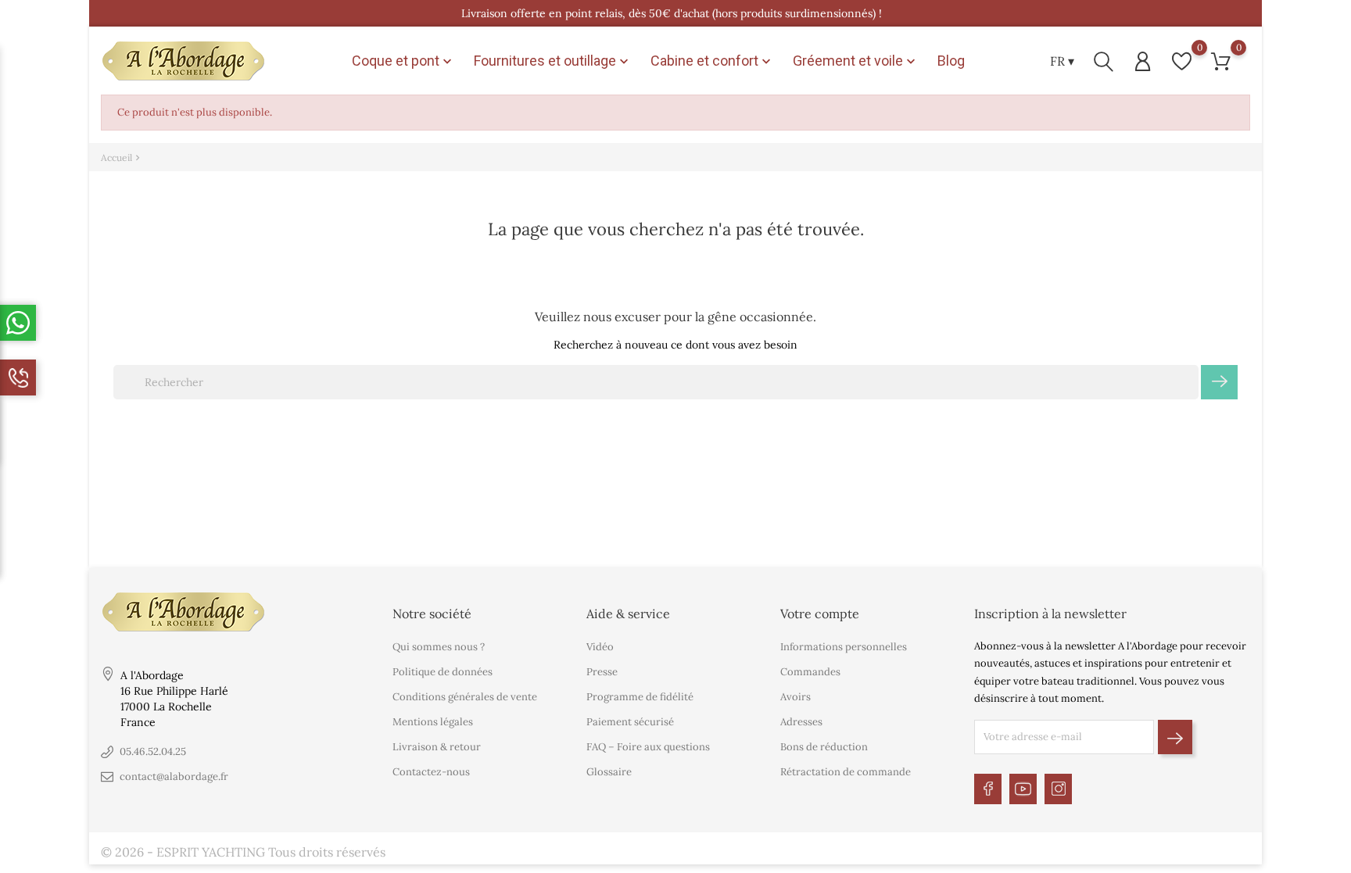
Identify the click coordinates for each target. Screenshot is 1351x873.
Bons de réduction (824, 746)
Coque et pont (403, 61)
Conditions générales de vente (464, 696)
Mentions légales (432, 721)
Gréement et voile (856, 61)
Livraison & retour (436, 746)
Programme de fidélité (639, 696)
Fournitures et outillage (553, 61)
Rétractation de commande (845, 771)
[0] (1182, 61)
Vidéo (600, 646)
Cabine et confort (712, 61)
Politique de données (442, 671)
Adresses (801, 721)
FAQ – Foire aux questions (648, 746)
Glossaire (609, 771)
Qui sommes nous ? (438, 646)
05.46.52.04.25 (153, 751)
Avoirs (795, 696)
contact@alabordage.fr (174, 776)
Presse (602, 671)
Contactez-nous (431, 771)
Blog (951, 60)
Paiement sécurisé (630, 721)
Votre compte (819, 613)
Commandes (810, 671)
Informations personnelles (843, 646)
